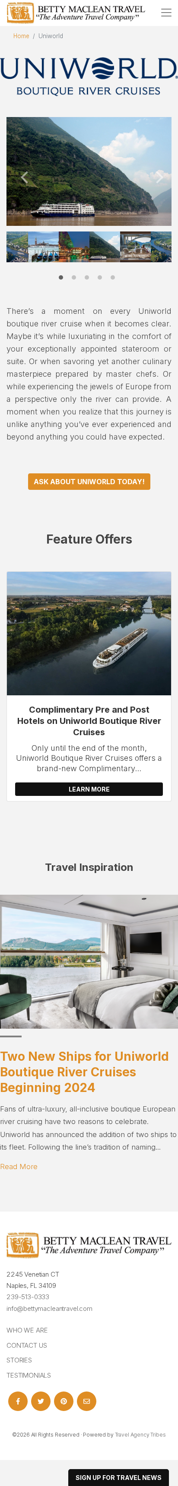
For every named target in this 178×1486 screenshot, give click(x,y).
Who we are (27, 1330)
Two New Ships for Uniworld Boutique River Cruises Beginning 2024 (84, 1072)
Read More (19, 1166)
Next (154, 174)
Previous (23, 174)
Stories (19, 1360)
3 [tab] (89, 279)
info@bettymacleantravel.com (49, 1308)
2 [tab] (76, 279)
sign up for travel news (119, 1477)
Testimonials (28, 1375)
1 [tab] (63, 279)
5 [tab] (115, 279)
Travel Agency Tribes (140, 1434)
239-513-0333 (27, 1297)
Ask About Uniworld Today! (89, 481)
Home (21, 36)
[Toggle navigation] (166, 12)
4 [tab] (102, 279)
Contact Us (26, 1345)
